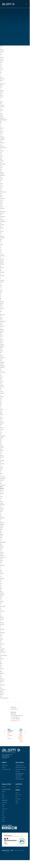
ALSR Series (4, 802)
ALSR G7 (3, 804)
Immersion (18, 771)
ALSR (3, 806)
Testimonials (18, 798)
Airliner (3, 791)
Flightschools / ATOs (20, 765)
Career (17, 803)
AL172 (3, 811)
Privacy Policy (7, 851)
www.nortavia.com (4, 698)
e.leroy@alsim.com (15, 720)
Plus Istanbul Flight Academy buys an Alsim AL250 (20, 737)
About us (3, 767)
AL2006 (3, 821)
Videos (17, 800)
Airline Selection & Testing (21, 767)
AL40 (3, 813)
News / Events (18, 794)
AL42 (3, 815)
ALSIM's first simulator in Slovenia (10, 735)
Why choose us (5, 765)
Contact (17, 792)
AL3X (3, 797)
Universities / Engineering (20, 769)
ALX (3, 793)
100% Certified (18, 777)
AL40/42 (3, 817)
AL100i (3, 819)
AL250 (3, 795)
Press (17, 796)
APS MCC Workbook (19, 779)
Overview (3, 786)
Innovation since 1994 (6, 769)
